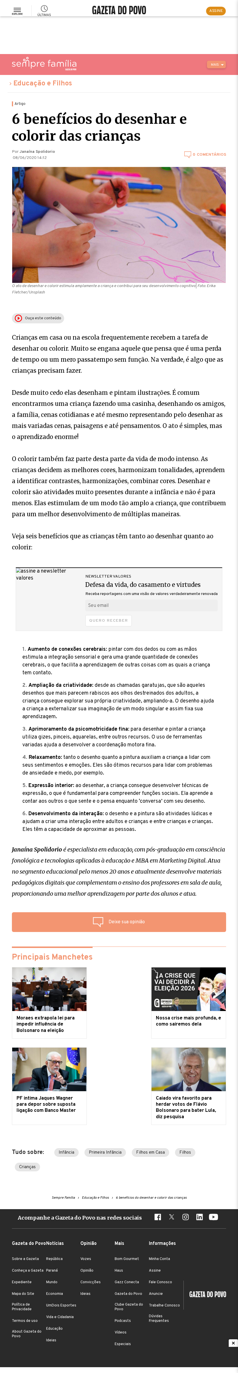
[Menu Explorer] (17, 11)
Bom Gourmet (127, 1259)
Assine (155, 1270)
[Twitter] (171, 1218)
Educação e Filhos (42, 83)
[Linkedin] (199, 1218)
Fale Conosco (160, 1282)
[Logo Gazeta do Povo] (205, 1295)
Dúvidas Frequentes (159, 1318)
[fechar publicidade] (233, 1343)
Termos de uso (25, 1321)
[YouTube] (213, 1218)
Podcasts (123, 1321)
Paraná (52, 1270)
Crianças (27, 1167)
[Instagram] (185, 1218)
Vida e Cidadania (60, 1317)
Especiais (123, 1344)
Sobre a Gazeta (25, 1259)
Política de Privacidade (22, 1307)
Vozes (85, 1259)
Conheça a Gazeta (28, 1270)
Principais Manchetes (52, 957)
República (54, 1259)
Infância (66, 1152)
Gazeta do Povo (128, 1294)
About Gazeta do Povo (27, 1334)
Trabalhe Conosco (164, 1305)
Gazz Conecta (127, 1282)
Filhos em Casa (150, 1152)
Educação (54, 1329)
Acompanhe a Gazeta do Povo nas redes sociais (80, 1217)
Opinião (86, 1270)
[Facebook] (158, 1218)
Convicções (90, 1282)
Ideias (51, 1340)
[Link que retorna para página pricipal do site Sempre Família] (44, 63)
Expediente (22, 1282)
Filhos (185, 1152)
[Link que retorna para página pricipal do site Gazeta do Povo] (119, 11)
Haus (119, 1270)
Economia (54, 1294)
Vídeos (121, 1332)
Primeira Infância (105, 1152)
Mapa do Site (23, 1294)
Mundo (51, 1282)
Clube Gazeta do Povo (129, 1307)
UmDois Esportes (61, 1305)
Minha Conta (159, 1259)
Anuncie (156, 1294)
